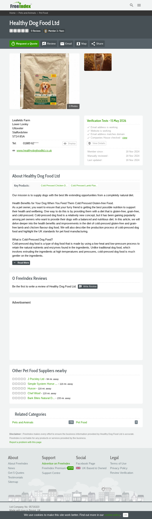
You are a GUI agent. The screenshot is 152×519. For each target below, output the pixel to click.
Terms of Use (118, 463)
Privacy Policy (119, 468)
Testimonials (15, 477)
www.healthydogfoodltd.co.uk (34, 150)
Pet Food (43, 13)
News (11, 468)
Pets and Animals (27, 13)
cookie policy (112, 514)
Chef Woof (34, 393)
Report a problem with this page (25, 442)
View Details (96, 143)
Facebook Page (85, 463)
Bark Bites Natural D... (41, 398)
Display (70, 143)
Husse (32, 388)
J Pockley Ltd (36, 378)
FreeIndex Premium (54, 468)
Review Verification (121, 472)
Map (81, 44)
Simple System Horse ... (42, 383)
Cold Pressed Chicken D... (54, 185)
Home (12, 13)
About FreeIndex (18, 463)
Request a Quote (24, 44)
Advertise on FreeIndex (56, 463)
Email (66, 44)
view (124, 137)
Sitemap (13, 481)
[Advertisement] (76, 331)
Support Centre (51, 472)
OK (125, 515)
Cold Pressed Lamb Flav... (84, 185)
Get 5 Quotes (16, 472)
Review (49, 44)
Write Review (88, 286)
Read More (21, 262)
